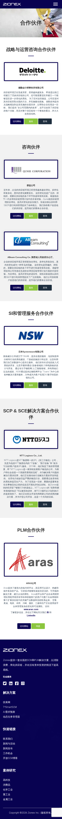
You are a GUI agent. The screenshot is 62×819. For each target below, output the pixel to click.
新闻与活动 (9, 743)
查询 (45, 121)
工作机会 (8, 753)
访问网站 (17, 121)
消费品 (6, 784)
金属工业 (8, 799)
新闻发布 (8, 748)
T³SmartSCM (10, 707)
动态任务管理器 (11, 716)
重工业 (6, 794)
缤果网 (6, 702)
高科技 (6, 780)
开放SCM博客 (10, 758)
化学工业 (8, 789)
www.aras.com (31, 609)
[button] (55, 4)
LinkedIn (31, 615)
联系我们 (8, 738)
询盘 (38, 626)
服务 (31, 121)
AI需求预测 (9, 711)
